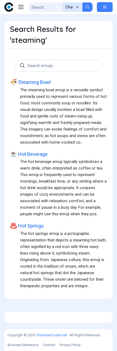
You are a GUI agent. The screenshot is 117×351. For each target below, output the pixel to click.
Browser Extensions (23, 345)
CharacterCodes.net (51, 335)
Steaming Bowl (30, 82)
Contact (49, 345)
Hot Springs (27, 225)
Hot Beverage (29, 154)
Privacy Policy (70, 345)
